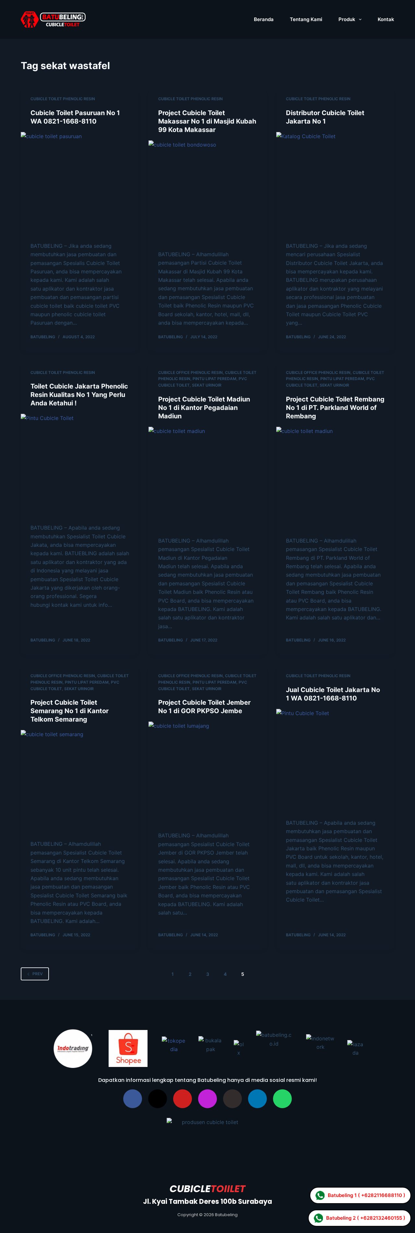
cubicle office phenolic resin (190, 372)
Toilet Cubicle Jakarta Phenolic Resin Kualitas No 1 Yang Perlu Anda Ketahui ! (79, 394)
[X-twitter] (157, 1098)
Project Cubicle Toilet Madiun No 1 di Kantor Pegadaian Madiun (204, 407)
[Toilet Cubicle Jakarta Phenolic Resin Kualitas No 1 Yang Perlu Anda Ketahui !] (80, 465)
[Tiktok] (232, 1098)
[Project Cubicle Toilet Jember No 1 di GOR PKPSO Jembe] (207, 773)
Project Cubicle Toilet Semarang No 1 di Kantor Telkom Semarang (69, 711)
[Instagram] (207, 1098)
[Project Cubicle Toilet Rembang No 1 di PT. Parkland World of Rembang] (335, 478)
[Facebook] (132, 1098)
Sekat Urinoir (206, 385)
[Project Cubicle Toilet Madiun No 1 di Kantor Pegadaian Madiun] (207, 478)
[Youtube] (182, 1098)
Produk (346, 19)
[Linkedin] (257, 1098)
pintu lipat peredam (214, 378)
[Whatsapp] (282, 1098)
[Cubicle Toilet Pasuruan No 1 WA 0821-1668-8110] (80, 183)
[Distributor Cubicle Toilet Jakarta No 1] (335, 183)
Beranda (264, 19)
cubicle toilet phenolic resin (62, 98)
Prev (37, 973)
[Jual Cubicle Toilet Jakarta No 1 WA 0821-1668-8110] (335, 760)
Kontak (386, 19)
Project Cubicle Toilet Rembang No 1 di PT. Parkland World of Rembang (335, 407)
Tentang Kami (306, 19)
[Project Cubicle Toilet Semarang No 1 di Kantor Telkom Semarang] (80, 781)
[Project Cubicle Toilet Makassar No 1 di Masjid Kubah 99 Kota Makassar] (207, 192)
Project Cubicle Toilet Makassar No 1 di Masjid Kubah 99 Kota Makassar (207, 121)
